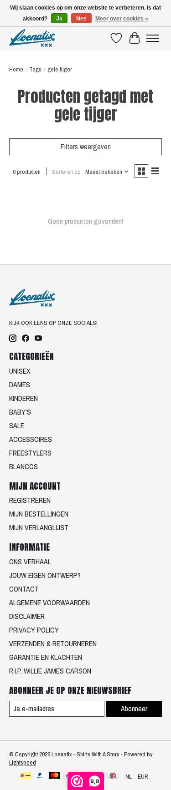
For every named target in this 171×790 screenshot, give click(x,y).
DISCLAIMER (27, 616)
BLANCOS (23, 466)
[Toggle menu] (153, 38)
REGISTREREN (30, 500)
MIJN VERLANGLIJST (38, 527)
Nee (81, 18)
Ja (59, 18)
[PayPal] (40, 776)
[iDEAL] (25, 776)
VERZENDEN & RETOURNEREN (53, 643)
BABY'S (20, 412)
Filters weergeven (86, 147)
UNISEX (20, 371)
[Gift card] (113, 776)
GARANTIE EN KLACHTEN (45, 657)
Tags (35, 69)
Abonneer (134, 709)
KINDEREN (23, 398)
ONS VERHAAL (30, 562)
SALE (16, 425)
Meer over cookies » (121, 18)
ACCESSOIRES (30, 439)
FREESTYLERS (30, 453)
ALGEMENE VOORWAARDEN (49, 603)
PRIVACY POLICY (34, 630)
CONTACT (24, 589)
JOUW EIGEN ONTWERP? (45, 575)
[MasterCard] (55, 776)
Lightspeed (22, 762)
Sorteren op (66, 171)
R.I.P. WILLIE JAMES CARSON (50, 671)
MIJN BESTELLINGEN (38, 514)
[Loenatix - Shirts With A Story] (32, 38)
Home (16, 69)
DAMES (19, 385)
